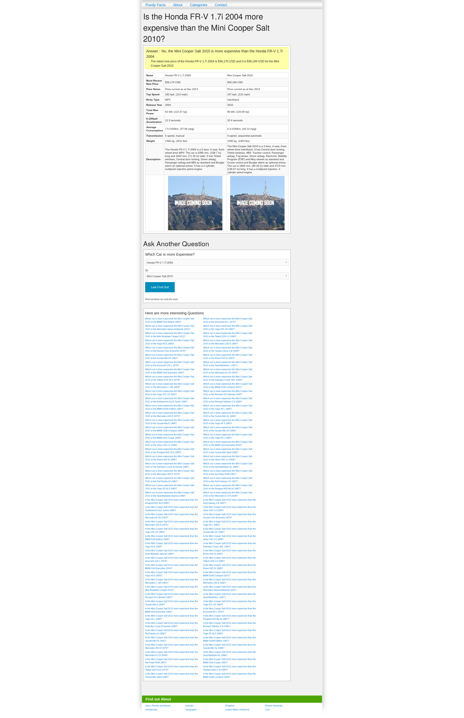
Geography (190, 709)
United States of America (237, 709)
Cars (267, 709)
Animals (189, 705)
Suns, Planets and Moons (158, 705)
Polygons (230, 705)
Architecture (151, 709)
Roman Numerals (274, 705)
